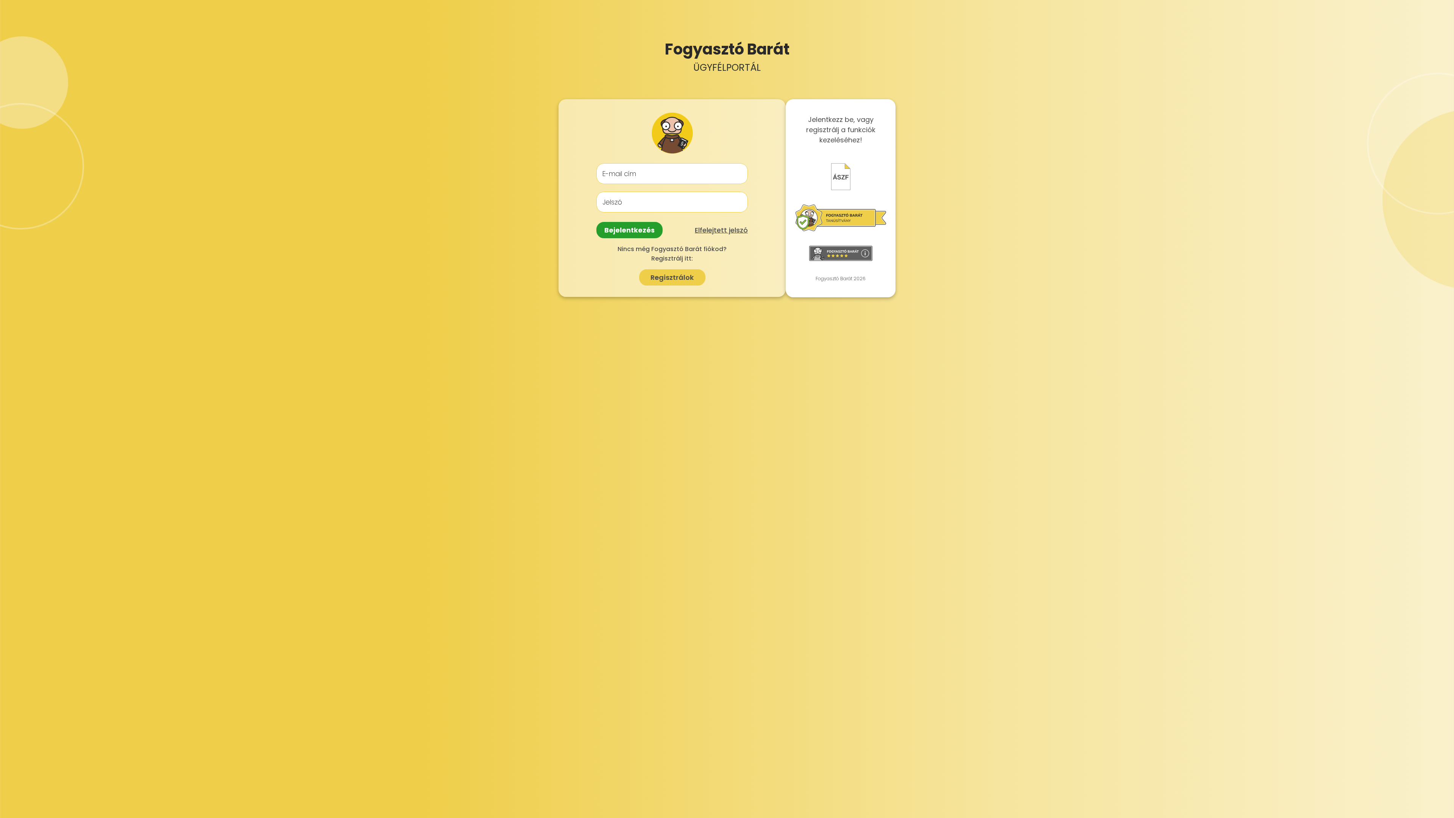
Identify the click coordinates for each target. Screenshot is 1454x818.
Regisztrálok (672, 277)
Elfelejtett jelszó (721, 230)
